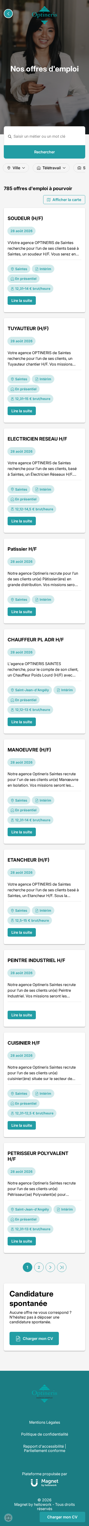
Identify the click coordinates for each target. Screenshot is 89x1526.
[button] (50, 1267)
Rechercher (44, 152)
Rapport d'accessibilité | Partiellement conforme (44, 1448)
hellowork (43, 1504)
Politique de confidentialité (44, 1434)
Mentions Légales (44, 1422)
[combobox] (47, 136)
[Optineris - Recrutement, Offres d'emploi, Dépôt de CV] (45, 15)
